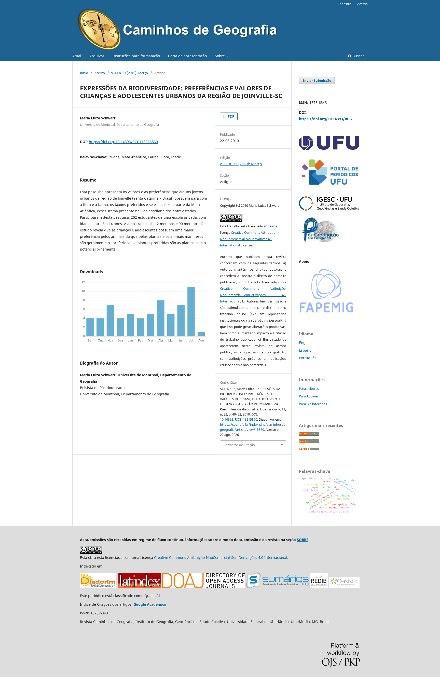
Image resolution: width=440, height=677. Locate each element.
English (305, 342)
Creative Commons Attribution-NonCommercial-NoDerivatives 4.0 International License (249, 238)
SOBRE (302, 539)
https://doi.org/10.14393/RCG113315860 (123, 141)
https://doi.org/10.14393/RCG (325, 118)
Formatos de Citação (239, 445)
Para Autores (309, 396)
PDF (230, 116)
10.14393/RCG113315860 (238, 419)
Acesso (362, 4)
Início (84, 73)
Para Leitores (309, 388)
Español (305, 350)
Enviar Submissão (316, 80)
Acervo (99, 73)
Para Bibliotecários (313, 404)
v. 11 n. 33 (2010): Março (129, 73)
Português (308, 357)
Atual (76, 55)
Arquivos (96, 55)
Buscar (357, 55)
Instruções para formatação (136, 55)
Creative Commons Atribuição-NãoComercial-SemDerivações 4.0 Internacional (253, 294)
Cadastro (344, 4)
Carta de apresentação (187, 55)
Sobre (220, 55)
